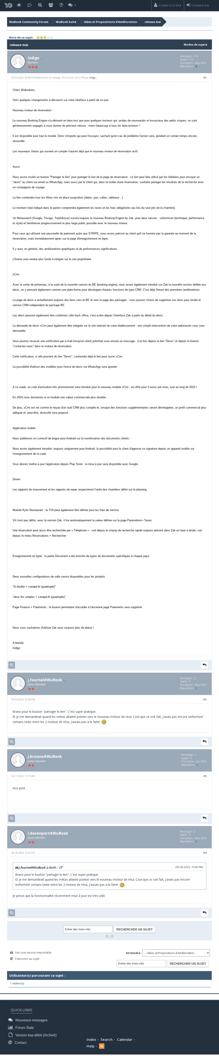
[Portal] (29, 5)
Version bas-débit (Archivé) (35, 1035)
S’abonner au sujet (27, 959)
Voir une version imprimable (33, 952)
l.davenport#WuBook (48, 833)
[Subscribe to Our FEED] (101, 1046)
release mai (153, 22)
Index (91, 1039)
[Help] (61, 5)
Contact (20, 1042)
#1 (204, 77)
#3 (204, 776)
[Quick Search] (40, 5)
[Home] (19, 5)
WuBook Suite (66, 22)
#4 (204, 852)
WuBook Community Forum (28, 22)
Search (106, 1039)
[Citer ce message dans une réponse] (204, 665)
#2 (204, 699)
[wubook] (8, 4)
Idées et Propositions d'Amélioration (110, 22)
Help (90, 1046)
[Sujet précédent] (107, 936)
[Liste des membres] (51, 5)
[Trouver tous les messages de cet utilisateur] (11, 665)
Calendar (124, 1039)
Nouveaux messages (31, 1020)
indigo (33, 57)
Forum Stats (24, 1027)
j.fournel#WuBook (45, 679)
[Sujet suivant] (112, 936)
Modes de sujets (195, 44)
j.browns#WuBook (45, 756)
